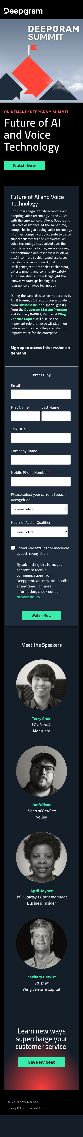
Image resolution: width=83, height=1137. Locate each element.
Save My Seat (41, 1062)
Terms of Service (37, 1108)
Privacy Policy (16, 1108)
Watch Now (24, 165)
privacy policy (28, 596)
